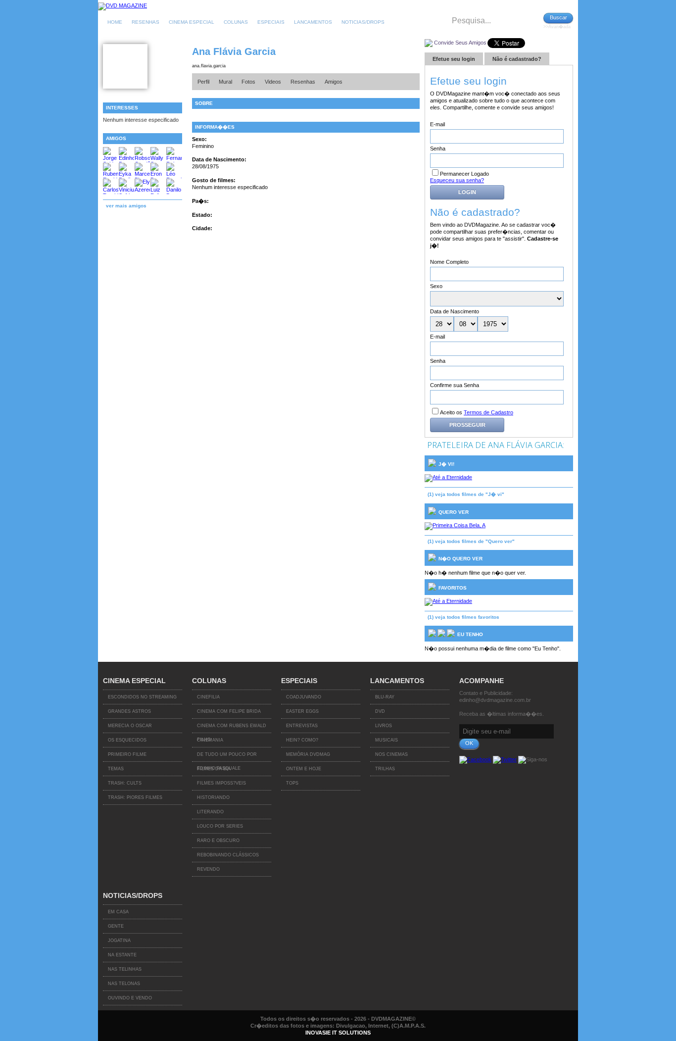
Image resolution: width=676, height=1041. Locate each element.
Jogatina (119, 940)
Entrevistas (302, 725)
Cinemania (210, 740)
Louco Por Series (220, 826)
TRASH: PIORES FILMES (135, 797)
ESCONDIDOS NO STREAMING (142, 696)
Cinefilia (208, 696)
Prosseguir (467, 425)
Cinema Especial (191, 22)
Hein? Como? (302, 740)
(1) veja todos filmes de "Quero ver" (471, 541)
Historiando (213, 797)
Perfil (203, 82)
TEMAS (116, 768)
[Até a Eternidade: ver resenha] (448, 477)
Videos (273, 82)
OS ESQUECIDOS (127, 740)
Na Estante (122, 954)
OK (469, 743)
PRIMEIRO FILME (127, 754)
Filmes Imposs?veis (221, 783)
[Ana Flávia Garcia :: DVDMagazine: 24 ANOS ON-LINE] (122, 5)
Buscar (558, 17)
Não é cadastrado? (516, 59)
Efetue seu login (454, 59)
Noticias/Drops (363, 22)
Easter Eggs (302, 711)
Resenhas (145, 22)
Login (467, 192)
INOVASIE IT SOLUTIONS (338, 1033)
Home (114, 22)
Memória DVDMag (308, 754)
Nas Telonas (124, 983)
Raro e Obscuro (218, 840)
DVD (380, 711)
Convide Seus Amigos (460, 43)
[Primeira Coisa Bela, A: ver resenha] (455, 525)
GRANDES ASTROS (129, 711)
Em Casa (118, 911)
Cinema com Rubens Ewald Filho (231, 728)
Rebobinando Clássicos (228, 854)
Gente (116, 926)
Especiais (271, 22)
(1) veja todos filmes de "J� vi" (466, 494)
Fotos (248, 82)
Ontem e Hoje (303, 768)
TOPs (292, 783)
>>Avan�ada (557, 26)
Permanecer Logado (464, 174)
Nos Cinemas (391, 754)
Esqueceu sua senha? (457, 180)
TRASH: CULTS (125, 783)
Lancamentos (313, 22)
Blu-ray (384, 696)
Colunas (236, 22)
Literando (210, 811)
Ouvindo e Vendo (130, 997)
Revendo (208, 869)
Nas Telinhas (125, 969)
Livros (383, 725)
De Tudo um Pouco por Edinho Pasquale (227, 757)
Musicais (386, 740)
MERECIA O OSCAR (130, 725)
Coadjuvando (303, 696)
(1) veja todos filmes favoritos (463, 617)
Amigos (333, 82)
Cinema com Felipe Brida (229, 711)
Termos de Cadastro (488, 412)
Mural (225, 82)
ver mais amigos (126, 205)
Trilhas (385, 768)
